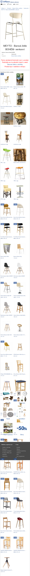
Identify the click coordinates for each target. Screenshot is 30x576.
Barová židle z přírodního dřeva (20, 162)
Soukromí (19, 452)
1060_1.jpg (16, 199)
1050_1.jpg (16, 180)
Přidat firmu (4, 456)
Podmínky (4, 454)
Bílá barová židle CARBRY (19, 276)
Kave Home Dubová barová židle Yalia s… (10, 530)
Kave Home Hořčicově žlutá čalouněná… (9, 217)
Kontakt (18, 447)
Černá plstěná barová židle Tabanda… (22, 530)
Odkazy (18, 449)
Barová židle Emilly (18, 256)
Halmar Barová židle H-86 (6, 334)
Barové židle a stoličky (16, 56)
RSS (18, 454)
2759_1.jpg (3, 199)
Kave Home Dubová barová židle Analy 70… (10, 511)
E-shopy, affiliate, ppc (7, 452)
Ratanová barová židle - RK (19, 86)
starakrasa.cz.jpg (4, 144)
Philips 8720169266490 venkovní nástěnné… (10, 374)
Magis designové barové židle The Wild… (9, 570)
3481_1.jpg (3, 162)
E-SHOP (17, 4)
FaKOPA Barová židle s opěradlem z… (22, 472)
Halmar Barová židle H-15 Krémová (21, 334)
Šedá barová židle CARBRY (7, 315)
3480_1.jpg (3, 180)
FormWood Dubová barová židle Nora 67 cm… (10, 237)
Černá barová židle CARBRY (7, 276)
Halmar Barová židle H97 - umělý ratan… (9, 295)
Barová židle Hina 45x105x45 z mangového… (10, 491)
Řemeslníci (4, 449)
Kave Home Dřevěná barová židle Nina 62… (10, 472)
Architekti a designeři (6, 450)
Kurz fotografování (20, 456)
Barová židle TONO (5, 256)
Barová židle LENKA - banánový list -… (9, 86)
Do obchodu (6, 88)
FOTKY (4, 4)
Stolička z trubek (17, 106)
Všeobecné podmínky (21, 450)
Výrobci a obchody (6, 447)
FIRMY (10, 4)
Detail (11, 88)
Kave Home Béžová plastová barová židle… (10, 106)
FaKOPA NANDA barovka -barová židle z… (10, 550)
